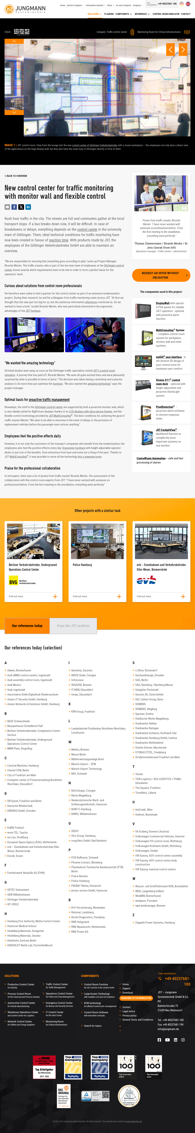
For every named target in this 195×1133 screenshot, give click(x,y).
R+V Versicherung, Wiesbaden (88, 907)
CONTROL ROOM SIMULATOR (166, 14)
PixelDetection (164, 407)
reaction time (58, 240)
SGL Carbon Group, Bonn (149, 699)
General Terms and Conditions (137, 1019)
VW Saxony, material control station (155, 869)
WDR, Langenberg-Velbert (149, 891)
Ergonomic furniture (73, 448)
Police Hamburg (80, 881)
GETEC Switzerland (18, 890)
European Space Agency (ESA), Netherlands (32, 842)
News (109, 5)
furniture (58, 383)
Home (62, 5)
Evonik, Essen (15, 856)
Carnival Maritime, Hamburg (23, 765)
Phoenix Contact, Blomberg (86, 862)
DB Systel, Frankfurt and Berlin (24, 801)
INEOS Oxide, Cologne (83, 675)
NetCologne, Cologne (83, 790)
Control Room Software (96, 1014)
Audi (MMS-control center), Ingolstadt (28, 675)
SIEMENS (140, 704)
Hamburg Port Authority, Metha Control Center (33, 921)
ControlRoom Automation (151, 458)
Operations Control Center (60, 995)
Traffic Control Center (57, 986)
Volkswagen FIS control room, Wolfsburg (158, 841)
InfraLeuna (77, 680)
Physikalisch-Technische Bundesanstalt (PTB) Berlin (97, 869)
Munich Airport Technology (86, 769)
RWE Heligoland (80, 922)
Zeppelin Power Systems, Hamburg (155, 922)
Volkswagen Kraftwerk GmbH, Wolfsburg (158, 846)
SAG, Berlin (141, 680)
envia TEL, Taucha (17, 832)
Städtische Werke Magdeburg (151, 718)
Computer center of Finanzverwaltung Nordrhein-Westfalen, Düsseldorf (34, 782)
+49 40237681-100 (167, 4)
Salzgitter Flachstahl (146, 690)
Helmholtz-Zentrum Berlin (21, 940)
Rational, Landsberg (82, 912)
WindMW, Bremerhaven (148, 896)
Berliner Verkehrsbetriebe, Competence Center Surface (33, 733)
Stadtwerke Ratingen (147, 728)
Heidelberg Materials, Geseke (24, 935)
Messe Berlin (78, 754)
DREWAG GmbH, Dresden (21, 810)
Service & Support (74, 5)
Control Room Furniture (99, 986)
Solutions (93, 14)
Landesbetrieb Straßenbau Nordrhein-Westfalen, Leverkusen (98, 730)
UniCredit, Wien (143, 809)
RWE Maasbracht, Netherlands (88, 927)
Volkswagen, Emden (146, 850)
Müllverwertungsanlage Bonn (87, 759)
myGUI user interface (169, 357)
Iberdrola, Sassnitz (81, 670)
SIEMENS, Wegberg (146, 709)
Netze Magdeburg (81, 795)
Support (126, 988)
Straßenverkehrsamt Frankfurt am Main (157, 757)
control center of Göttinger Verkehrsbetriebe (94, 145)
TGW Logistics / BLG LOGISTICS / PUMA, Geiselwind (158, 781)
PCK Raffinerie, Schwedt (84, 857)
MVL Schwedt (79, 773)
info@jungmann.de (168, 1029)
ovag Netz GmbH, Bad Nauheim (88, 840)
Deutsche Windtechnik (20, 806)
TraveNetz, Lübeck (145, 792)
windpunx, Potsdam (146, 900)
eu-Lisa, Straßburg (17, 837)
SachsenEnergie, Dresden (149, 675)
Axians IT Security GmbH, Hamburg (27, 699)
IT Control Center (54, 1014)
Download (127, 992)
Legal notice (128, 1011)
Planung (109, 14)
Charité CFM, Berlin (18, 770)
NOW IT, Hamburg (81, 809)
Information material (94, 5)
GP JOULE (13, 904)
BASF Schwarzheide (18, 721)
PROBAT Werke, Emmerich (86, 886)
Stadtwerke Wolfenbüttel (149, 742)
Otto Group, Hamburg (83, 836)
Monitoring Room (56, 1023)
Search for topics (93, 1025)
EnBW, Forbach (15, 827)
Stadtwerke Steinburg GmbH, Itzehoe (156, 738)
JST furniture (33, 311)
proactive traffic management (49, 399)
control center (87, 229)
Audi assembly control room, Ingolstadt (29, 680)
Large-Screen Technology (99, 995)
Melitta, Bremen (80, 749)
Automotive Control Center (21, 1004)
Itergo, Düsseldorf (81, 694)
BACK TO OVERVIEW (16, 176)
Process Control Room (24, 995)
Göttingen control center (49, 407)
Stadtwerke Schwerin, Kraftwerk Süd (155, 733)
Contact (185, 14)
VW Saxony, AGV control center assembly (158, 855)
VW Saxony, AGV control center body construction (156, 862)
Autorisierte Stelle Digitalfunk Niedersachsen (32, 694)
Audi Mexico (14, 685)
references (91, 302)
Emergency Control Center (59, 1004)
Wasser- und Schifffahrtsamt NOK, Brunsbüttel (161, 886)
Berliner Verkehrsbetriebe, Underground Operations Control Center (29, 742)
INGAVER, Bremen (81, 685)
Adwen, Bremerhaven (19, 670)
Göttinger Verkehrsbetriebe (22, 899)
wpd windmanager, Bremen (150, 905)
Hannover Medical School (21, 926)
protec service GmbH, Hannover (89, 890)
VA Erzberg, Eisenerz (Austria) (152, 831)
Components (122, 14)
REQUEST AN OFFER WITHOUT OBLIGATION (160, 275)
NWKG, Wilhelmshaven (84, 814)
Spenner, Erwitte (144, 714)
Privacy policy (129, 1015)
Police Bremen (79, 876)
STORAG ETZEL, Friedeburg (150, 752)
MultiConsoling (18, 456)
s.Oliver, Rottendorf (146, 670)
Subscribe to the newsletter (136, 998)
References (141, 14)
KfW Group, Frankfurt (83, 711)
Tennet (139, 774)
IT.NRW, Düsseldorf (82, 690)
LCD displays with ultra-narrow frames (90, 411)
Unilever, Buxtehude (146, 814)
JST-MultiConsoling (60, 416)
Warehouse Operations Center (23, 1014)
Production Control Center (21, 986)
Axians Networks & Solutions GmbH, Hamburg (33, 704)
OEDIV (74, 831)
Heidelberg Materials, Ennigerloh (25, 931)
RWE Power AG (79, 931)
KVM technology (100, 1004)
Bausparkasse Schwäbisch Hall (25, 726)
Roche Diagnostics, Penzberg (88, 917)
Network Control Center (21, 1023)
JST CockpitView (166, 430)
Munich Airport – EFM (83, 764)
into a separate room (89, 456)
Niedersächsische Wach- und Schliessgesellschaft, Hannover (89, 802)
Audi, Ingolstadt (16, 690)
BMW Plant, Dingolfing (19, 748)
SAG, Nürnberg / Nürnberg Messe (154, 685)
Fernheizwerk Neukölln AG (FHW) (26, 873)
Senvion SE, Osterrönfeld (149, 694)
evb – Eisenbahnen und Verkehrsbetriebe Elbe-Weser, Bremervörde (33, 849)
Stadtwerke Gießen (146, 723)
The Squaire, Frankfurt (148, 788)
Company (137, 5)
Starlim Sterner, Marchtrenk (151, 747)
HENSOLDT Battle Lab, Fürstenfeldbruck (30, 945)
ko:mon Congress (123, 5)
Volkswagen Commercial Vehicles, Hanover (160, 836)
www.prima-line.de (134, 1121)
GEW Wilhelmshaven (18, 894)
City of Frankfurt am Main (21, 775)
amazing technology (99, 383)
